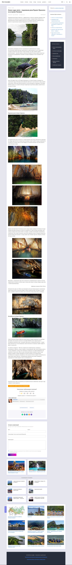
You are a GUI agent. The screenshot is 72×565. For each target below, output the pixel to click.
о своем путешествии (59, 8)
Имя (9, 429)
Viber (31, 414)
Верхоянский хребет (38, 489)
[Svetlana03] (10, 401)
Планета (30, 559)
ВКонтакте (24, 414)
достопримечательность (23, 407)
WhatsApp (22, 414)
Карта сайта (34, 559)
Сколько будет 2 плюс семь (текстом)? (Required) (17, 434)
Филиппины (32, 407)
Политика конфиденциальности (37, 557)
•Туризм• (28, 559)
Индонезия (30, 516)
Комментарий (11, 439)
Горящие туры (55, 53)
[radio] (20, 393)
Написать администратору (41, 559)
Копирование (45, 557)
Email (29, 429)
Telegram (27, 414)
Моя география (6, 2)
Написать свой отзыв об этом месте (18, 385)
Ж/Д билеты (55, 58)
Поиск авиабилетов (56, 56)
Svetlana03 (15, 399)
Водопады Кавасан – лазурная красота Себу (37, 471)
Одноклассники (29, 414)
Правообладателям (28, 557)
